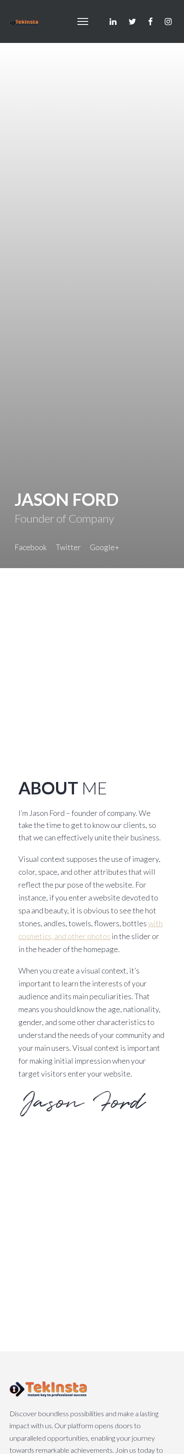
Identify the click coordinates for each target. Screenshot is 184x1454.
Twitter (68, 547)
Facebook (31, 547)
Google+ (104, 547)
